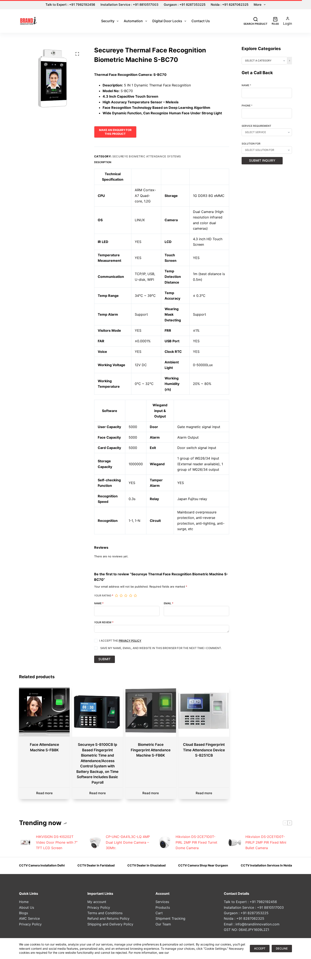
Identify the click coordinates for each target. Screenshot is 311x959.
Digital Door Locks (167, 21)
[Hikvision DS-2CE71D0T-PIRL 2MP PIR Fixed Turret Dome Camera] (165, 842)
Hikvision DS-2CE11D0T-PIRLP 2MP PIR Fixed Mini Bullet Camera (265, 842)
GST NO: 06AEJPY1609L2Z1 (246, 930)
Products (163, 907)
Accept (259, 948)
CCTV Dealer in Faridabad (96, 865)
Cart (159, 913)
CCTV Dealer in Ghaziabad (146, 865)
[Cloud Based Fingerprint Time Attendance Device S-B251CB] (204, 711)
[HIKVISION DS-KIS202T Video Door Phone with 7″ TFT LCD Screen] (25, 842)
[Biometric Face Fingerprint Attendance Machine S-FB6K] (150, 711)
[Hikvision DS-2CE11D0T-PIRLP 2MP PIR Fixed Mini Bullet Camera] (234, 842)
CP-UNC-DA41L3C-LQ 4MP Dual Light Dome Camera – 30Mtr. (128, 842)
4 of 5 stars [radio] (130, 595)
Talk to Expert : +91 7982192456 (70, 5)
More (257, 5)
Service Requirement (256, 126)
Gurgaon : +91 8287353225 (184, 5)
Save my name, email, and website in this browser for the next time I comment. (161, 648)
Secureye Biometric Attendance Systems (146, 156)
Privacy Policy (130, 640)
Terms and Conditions (104, 913)
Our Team (163, 924)
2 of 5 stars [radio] (121, 595)
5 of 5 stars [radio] (135, 595)
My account (96, 902)
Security (107, 21)
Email (168, 603)
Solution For (251, 143)
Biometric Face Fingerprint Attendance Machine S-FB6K (151, 749)
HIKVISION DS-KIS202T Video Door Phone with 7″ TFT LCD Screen (56, 842)
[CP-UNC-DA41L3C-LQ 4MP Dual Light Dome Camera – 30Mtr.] (95, 842)
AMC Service (29, 918)
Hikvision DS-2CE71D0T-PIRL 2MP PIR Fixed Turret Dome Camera (196, 842)
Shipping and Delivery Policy (110, 924)
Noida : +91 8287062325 (229, 5)
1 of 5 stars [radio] (116, 595)
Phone (247, 105)
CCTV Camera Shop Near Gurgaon (203, 865)
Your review (103, 622)
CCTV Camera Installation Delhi (42, 865)
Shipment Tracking (170, 918)
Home (24, 902)
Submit (104, 659)
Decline (282, 948)
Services (162, 902)
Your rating (103, 595)
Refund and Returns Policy (108, 918)
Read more (44, 793)
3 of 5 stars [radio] (125, 595)
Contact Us (200, 21)
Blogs (23, 913)
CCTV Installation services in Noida (266, 865)
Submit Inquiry (262, 160)
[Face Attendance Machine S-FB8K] (44, 711)
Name (98, 603)
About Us (26, 907)
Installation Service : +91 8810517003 (129, 5)
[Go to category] (289, 60)
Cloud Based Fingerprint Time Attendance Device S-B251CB (204, 749)
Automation (133, 21)
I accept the (120, 640)
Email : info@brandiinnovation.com (251, 924)
